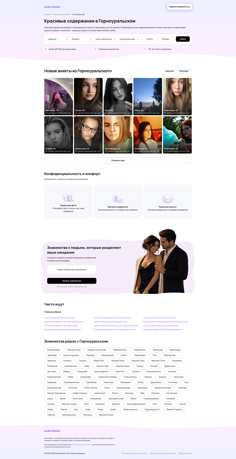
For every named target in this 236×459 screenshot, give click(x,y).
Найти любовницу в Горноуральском (110, 321)
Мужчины (184, 71)
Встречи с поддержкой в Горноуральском (162, 329)
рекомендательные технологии (81, 445)
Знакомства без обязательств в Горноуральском (116, 325)
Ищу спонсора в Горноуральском (59, 317)
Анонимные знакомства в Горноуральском (63, 321)
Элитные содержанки (61, 14)
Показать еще (118, 160)
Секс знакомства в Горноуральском (159, 317)
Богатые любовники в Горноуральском (161, 325)
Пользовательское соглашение (134, 453)
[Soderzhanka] (52, 7)
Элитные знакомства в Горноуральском (62, 329)
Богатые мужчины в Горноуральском (61, 325)
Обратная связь (185, 453)
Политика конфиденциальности (163, 453)
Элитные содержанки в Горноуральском (112, 317)
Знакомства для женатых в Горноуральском (114, 329)
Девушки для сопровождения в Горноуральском (165, 321)
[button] (53, 350)
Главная (47, 14)
